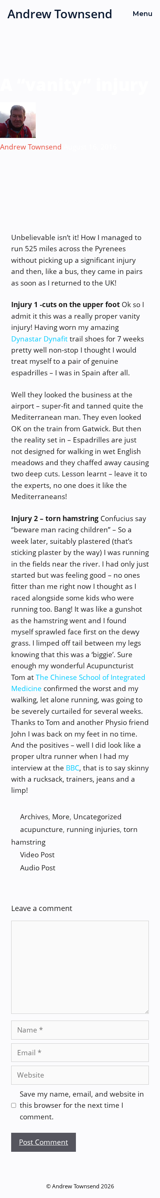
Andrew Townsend (59, 14)
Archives (34, 817)
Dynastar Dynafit (39, 339)
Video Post (37, 855)
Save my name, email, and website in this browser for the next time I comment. (82, 1105)
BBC (72, 768)
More (61, 817)
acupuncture (41, 829)
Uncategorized (97, 817)
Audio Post (37, 868)
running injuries (93, 829)
